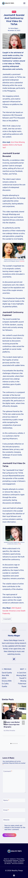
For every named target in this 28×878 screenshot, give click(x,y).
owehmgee (22, 261)
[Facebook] (14, 875)
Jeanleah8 (7, 619)
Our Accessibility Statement (11, 860)
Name (6, 800)
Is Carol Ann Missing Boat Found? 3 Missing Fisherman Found (21, 678)
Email (6, 810)
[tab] (10, 743)
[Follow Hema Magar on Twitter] (14, 659)
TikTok (19, 544)
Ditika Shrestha (10, 731)
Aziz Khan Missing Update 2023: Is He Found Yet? (13, 145)
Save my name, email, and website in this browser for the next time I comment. (14, 828)
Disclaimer (21, 862)
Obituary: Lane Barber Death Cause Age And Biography (12, 724)
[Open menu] (24, 3)
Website (6, 820)
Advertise (22, 860)
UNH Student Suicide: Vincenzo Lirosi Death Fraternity (13, 611)
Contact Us (13, 859)
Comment (7, 771)
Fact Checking (8, 862)
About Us (6, 859)
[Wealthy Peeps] (8, 3)
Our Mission (8, 863)
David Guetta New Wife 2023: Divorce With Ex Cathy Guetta (7, 678)
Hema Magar (14, 28)
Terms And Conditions (17, 863)
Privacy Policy (20, 859)
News (14, 12)
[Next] (23, 723)
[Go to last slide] (4, 723)
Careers (15, 862)
